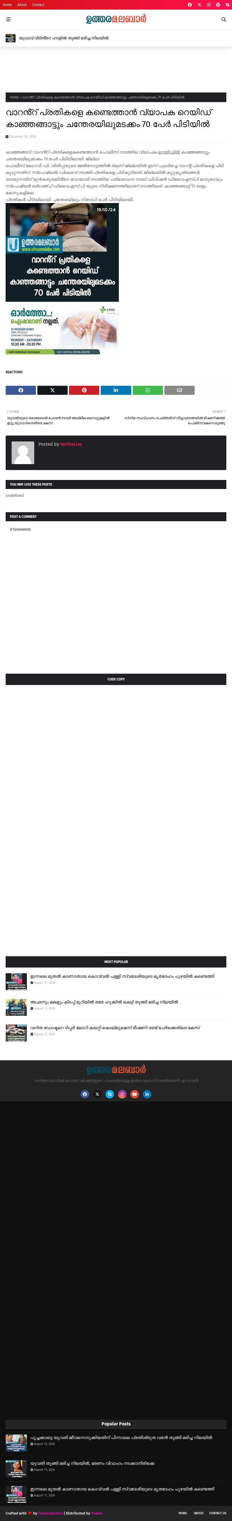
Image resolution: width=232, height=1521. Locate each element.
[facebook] (189, 5)
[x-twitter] (199, 5)
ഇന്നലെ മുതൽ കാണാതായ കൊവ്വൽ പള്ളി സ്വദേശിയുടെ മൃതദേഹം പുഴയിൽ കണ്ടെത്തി (122, 976)
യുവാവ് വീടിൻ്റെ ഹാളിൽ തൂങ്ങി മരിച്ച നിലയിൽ (64, 38)
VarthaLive (70, 444)
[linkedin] (147, 1094)
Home (7, 5)
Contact (38, 5)
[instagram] (209, 5)
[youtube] (134, 1094)
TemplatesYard (50, 1513)
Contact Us (217, 1513)
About (22, 5)
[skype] (226, 5)
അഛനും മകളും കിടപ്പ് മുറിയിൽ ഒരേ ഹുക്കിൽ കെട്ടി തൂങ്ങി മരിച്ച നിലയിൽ (104, 1002)
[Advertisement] (109, 68)
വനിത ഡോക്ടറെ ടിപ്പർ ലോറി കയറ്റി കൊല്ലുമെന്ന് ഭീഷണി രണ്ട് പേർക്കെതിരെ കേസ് (114, 1027)
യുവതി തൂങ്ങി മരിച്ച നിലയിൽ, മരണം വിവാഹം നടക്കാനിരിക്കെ (92, 1463)
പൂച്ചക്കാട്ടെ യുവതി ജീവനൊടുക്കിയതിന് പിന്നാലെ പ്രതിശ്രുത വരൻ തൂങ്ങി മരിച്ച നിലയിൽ (121, 1437)
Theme (96, 1513)
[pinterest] (218, 5)
